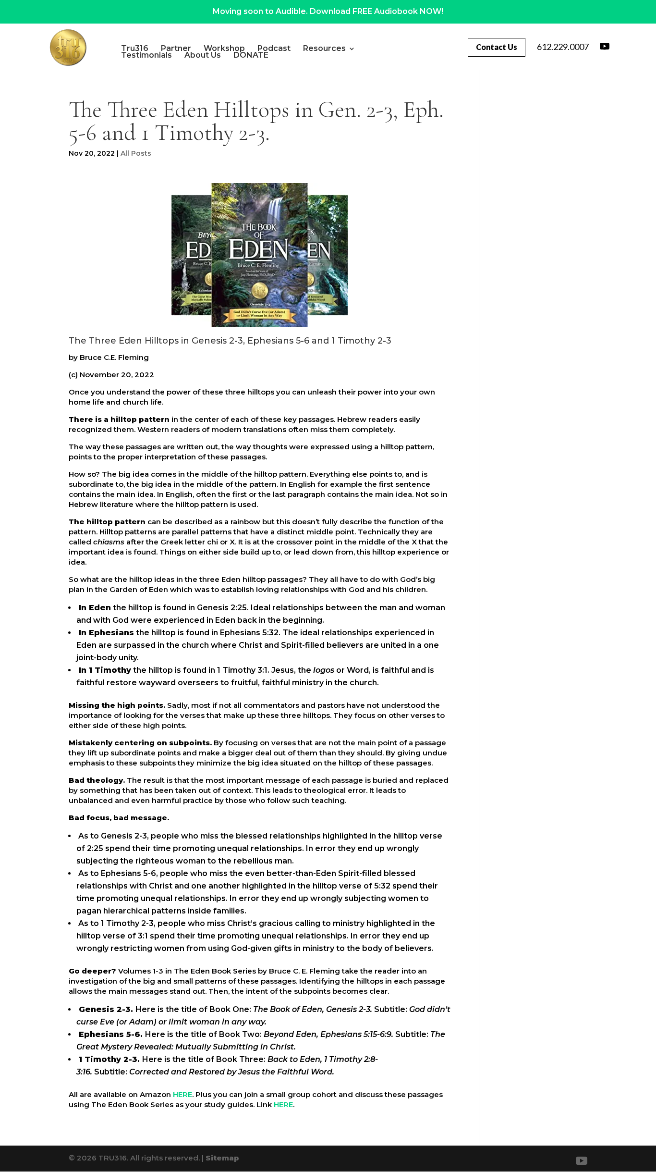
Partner (176, 48)
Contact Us (496, 46)
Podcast (274, 48)
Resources (324, 48)
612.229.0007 (563, 46)
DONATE (250, 55)
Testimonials (146, 55)
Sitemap (222, 1157)
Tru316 (134, 48)
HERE (182, 1094)
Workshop (224, 48)
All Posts (136, 153)
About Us (202, 55)
